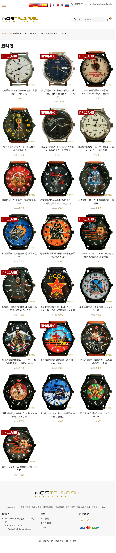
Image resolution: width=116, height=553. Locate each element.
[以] (96, 232)
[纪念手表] (57, 232)
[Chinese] (31, 5)
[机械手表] (19, 69)
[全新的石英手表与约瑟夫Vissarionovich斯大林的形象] (96, 69)
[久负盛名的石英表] (19, 285)
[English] (40, 5)
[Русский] (67, 5)
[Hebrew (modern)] (53, 5)
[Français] (49, 5)
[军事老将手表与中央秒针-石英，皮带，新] (96, 285)
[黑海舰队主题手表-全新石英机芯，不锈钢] (96, 179)
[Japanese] (58, 5)
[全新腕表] (57, 339)
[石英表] (96, 392)
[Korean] (62, 5)
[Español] (44, 5)
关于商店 (44, 519)
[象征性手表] (19, 232)
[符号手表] (19, 125)
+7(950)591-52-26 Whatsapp (18, 529)
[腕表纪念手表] (19, 179)
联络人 (43, 527)
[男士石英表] (19, 339)
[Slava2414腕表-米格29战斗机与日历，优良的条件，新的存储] (57, 125)
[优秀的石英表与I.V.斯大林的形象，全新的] (19, 445)
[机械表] (96, 125)
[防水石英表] (96, 339)
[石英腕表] (57, 285)
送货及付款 (45, 523)
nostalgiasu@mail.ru (13, 525)
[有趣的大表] (57, 392)
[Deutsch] (35, 5)
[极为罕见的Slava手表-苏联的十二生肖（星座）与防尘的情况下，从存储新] (57, 69)
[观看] (19, 392)
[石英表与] (57, 179)
